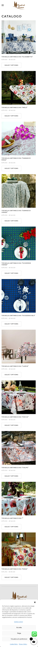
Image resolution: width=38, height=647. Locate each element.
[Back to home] (19, 5)
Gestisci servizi (18, 622)
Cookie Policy (14, 644)
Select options (11, 65)
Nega (19, 633)
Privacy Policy (23, 644)
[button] (35, 602)
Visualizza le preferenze (19, 639)
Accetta (19, 627)
